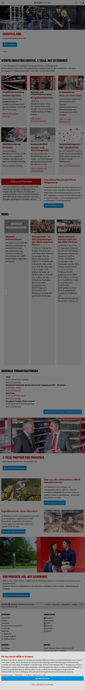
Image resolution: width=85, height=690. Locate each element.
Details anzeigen (7, 675)
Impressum (36, 675)
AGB (44, 675)
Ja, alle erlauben (42, 678)
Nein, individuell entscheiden (42, 685)
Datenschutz (19, 675)
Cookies (28, 675)
